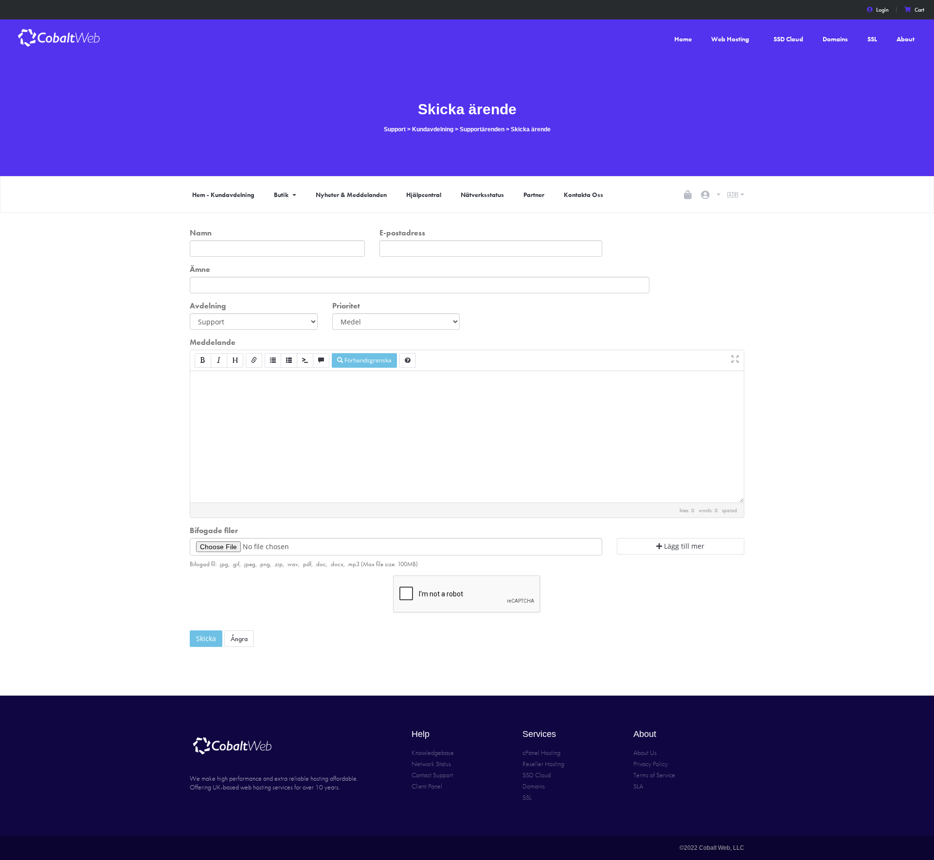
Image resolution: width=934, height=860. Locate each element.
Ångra (239, 638)
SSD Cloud (788, 39)
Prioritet (346, 306)
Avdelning (208, 306)
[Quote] (321, 360)
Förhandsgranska (367, 360)
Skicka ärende (531, 129)
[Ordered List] (289, 360)
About (906, 39)
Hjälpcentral (423, 195)
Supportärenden (482, 129)
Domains (835, 39)
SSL (872, 39)
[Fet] (203, 360)
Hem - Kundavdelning (223, 195)
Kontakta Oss (583, 195)
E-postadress (402, 233)
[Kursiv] (219, 360)
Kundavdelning (432, 129)
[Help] (407, 360)
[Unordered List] (273, 360)
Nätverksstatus (482, 195)
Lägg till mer (683, 546)
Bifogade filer (214, 530)
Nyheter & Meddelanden (351, 195)
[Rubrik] (235, 360)
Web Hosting (730, 39)
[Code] (305, 360)
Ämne (200, 269)
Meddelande (212, 342)
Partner (533, 195)
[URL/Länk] (254, 360)
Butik (282, 195)
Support (395, 129)
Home (683, 39)
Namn (201, 233)
